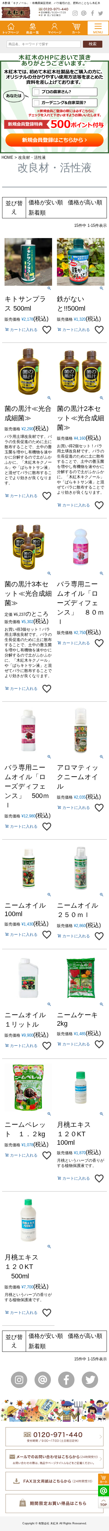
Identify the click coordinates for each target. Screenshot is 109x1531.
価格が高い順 (85, 202)
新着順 (37, 213)
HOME (7, 157)
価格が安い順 (45, 202)
